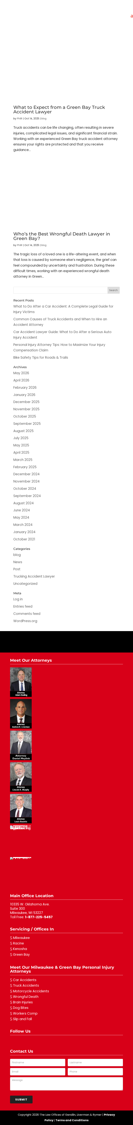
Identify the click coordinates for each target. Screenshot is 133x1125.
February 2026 (25, 387)
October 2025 (24, 416)
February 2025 (25, 467)
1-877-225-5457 (39, 917)
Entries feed (22, 606)
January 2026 (24, 395)
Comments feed (26, 613)
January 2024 (24, 532)
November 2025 (26, 409)
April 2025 (21, 452)
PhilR (19, 118)
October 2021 (24, 539)
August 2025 (23, 431)
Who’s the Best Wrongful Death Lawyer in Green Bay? (61, 236)
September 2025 (27, 423)
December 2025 (26, 402)
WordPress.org (25, 621)
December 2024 (26, 474)
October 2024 (24, 488)
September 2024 (27, 496)
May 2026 (21, 373)
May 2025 (21, 445)
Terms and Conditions (71, 1120)
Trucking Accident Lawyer (34, 576)
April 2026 (21, 380)
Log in (18, 599)
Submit (21, 1100)
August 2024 (23, 503)
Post (16, 569)
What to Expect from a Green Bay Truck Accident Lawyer (59, 110)
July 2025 (20, 438)
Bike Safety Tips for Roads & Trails (40, 357)
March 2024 (23, 524)
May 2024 (21, 517)
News (17, 562)
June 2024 (21, 510)
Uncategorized (25, 583)
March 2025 (22, 459)
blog (43, 118)
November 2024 (26, 481)
